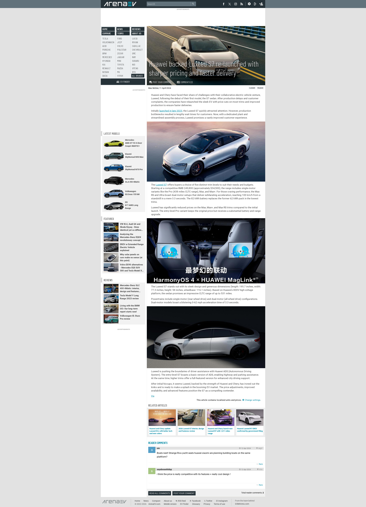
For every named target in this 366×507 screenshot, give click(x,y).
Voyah (120, 75)
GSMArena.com (242, 504)
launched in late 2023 (170, 110)
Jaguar (120, 57)
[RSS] (242, 4)
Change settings (252, 400)
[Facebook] (224, 4)
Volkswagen (108, 42)
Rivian (135, 42)
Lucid (135, 38)
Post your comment (162, 82)
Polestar (121, 49)
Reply (261, 464)
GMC (134, 53)
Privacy (207, 504)
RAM (134, 57)
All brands (137, 75)
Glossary (196, 504)
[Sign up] (261, 3)
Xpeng (135, 68)
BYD (134, 71)
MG (118, 71)
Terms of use (219, 504)
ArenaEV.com (154, 504)
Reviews (136, 29)
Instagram (223, 501)
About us (136, 33)
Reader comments (158, 443)
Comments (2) (186, 82)
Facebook (196, 501)
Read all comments (159, 493)
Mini (119, 60)
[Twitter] (230, 4)
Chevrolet (137, 49)
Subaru (135, 60)
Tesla (105, 38)
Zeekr (120, 53)
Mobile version (170, 504)
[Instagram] (236, 4)
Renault (106, 68)
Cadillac (136, 45)
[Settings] (249, 4)
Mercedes (107, 57)
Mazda (120, 68)
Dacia (105, 75)
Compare (106, 33)
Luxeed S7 (161, 184)
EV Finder (184, 504)
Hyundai (106, 60)
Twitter (209, 501)
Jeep (119, 42)
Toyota (120, 64)
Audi (104, 45)
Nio (133, 64)
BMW (104, 53)
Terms (120, 33)
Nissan (105, 71)
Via (152, 396)
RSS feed (182, 501)
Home (105, 29)
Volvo (120, 45)
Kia (103, 64)
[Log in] (255, 4)
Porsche (106, 49)
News (120, 29)
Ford (119, 38)
